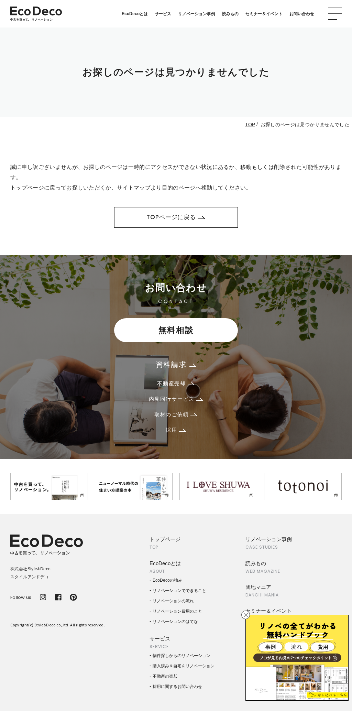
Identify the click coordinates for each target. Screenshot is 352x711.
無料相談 (176, 330)
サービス (163, 13)
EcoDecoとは (135, 13)
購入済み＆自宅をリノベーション (183, 666)
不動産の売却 (165, 676)
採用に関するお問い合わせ (177, 686)
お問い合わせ (301, 13)
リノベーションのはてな (175, 621)
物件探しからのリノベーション (181, 655)
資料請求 (172, 364)
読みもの (230, 13)
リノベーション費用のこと (177, 611)
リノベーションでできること (179, 590)
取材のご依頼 (172, 414)
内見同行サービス (172, 399)
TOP (250, 124)
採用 (172, 430)
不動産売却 (172, 383)
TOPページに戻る (171, 217)
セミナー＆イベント (264, 13)
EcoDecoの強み (167, 580)
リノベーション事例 (196, 13)
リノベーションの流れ (173, 601)
